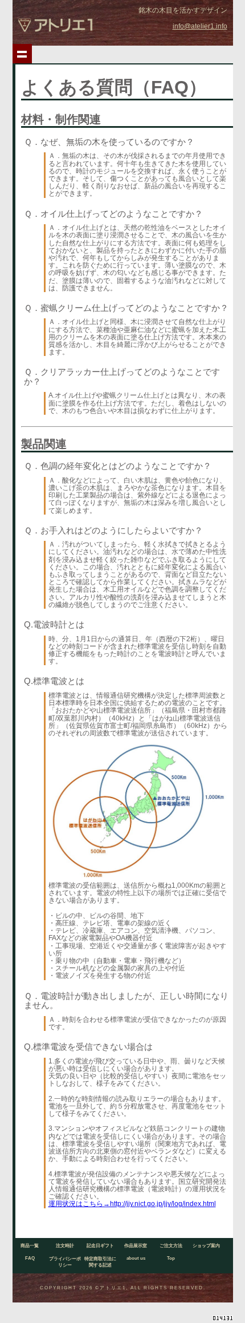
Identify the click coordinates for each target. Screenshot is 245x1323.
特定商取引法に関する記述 (100, 1262)
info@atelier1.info (200, 26)
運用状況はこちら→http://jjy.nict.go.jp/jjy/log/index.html (132, 1204)
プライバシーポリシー (65, 1262)
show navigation (22, 53)
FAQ (30, 1258)
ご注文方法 (171, 1245)
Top (171, 1258)
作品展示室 (135, 1245)
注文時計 (65, 1245)
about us (135, 1258)
